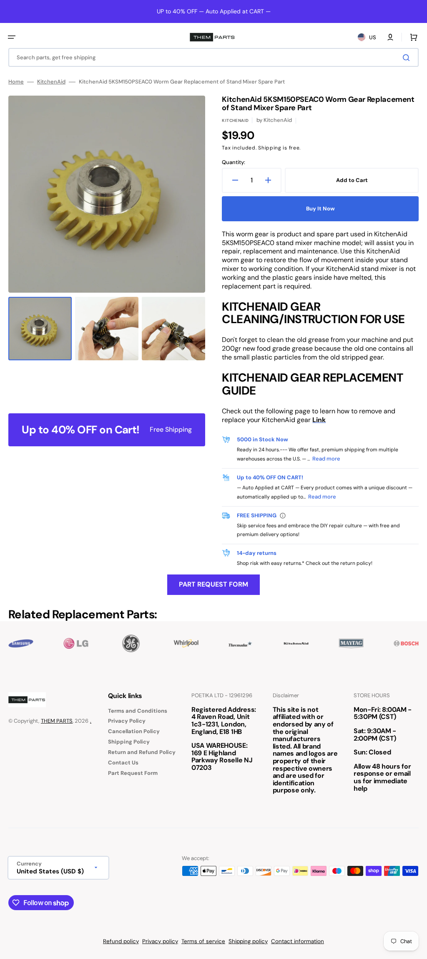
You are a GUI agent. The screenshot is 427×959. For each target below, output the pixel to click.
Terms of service (203, 941)
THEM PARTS (57, 720)
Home (16, 81)
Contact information (297, 941)
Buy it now (320, 208)
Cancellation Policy (134, 731)
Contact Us (123, 762)
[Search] (408, 57)
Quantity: (233, 162)
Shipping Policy (129, 741)
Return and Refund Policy (142, 752)
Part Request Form (213, 584)
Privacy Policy (127, 720)
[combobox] (213, 57)
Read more (326, 458)
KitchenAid (51, 81)
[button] (12, 37)
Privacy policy (160, 941)
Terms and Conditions (137, 711)
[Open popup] (283, 515)
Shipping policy (248, 941)
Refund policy (121, 941)
